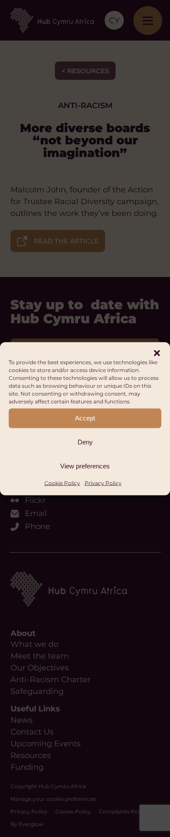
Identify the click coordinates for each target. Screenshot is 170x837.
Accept (85, 418)
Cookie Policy (62, 482)
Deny (85, 442)
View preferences (85, 466)
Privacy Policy (103, 482)
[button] (157, 352)
